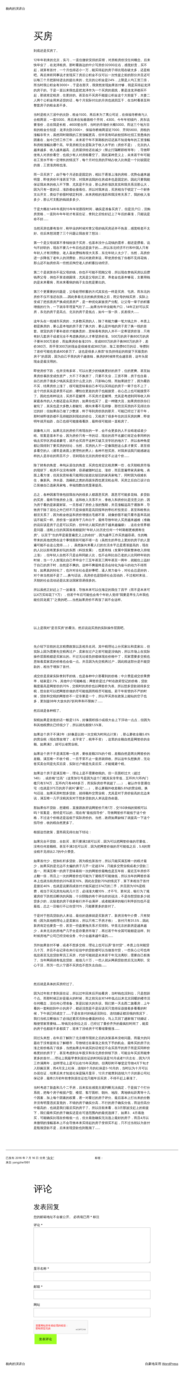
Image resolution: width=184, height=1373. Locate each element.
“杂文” (50, 1158)
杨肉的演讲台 (15, 8)
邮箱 (38, 1286)
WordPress (170, 1364)
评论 (38, 1225)
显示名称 (41, 1268)
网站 (37, 1305)
